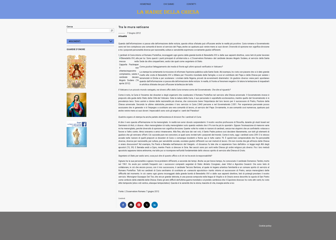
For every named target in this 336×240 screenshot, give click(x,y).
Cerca (70, 26)
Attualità (122, 36)
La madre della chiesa (168, 12)
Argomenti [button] (74, 41)
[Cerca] (111, 30)
